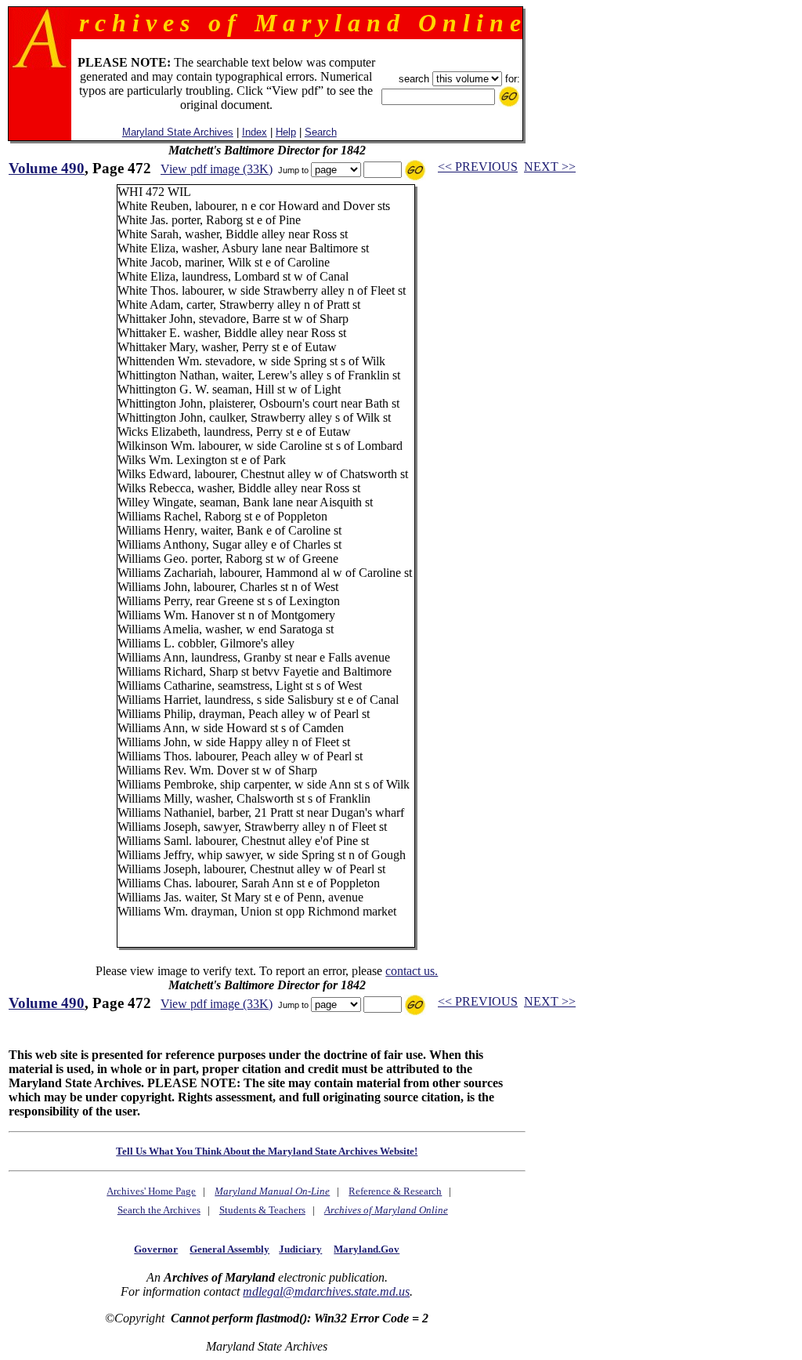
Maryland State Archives (177, 132)
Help (286, 132)
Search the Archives (158, 1210)
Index (254, 132)
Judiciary (300, 1249)
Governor (156, 1249)
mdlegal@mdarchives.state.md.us (326, 1291)
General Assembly (229, 1249)
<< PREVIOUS (478, 166)
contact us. (411, 970)
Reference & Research (395, 1191)
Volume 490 (47, 168)
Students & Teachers (262, 1210)
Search (321, 132)
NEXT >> (550, 166)
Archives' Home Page (151, 1191)
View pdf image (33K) (217, 169)
